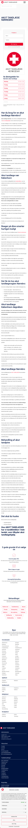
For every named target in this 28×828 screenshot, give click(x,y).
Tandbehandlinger (6, 757)
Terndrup (16, 716)
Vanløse (17, 666)
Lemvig (3, 707)
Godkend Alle (14, 816)
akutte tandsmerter (22, 232)
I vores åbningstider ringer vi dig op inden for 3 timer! (13, 105)
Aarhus (15, 697)
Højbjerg (16, 698)
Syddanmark (5, 685)
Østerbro (17, 659)
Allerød (16, 669)
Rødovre (17, 661)
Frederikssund (18, 647)
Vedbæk (4, 668)
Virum (3, 669)
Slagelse (4, 680)
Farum (16, 646)
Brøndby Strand (5, 671)
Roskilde (4, 661)
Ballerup (4, 644)
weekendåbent (18, 181)
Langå (3, 705)
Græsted (17, 673)
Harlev (15, 703)
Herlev (16, 652)
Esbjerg (3, 688)
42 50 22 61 (14, 71)
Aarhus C (4, 697)
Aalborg (4, 714)
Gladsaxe (17, 649)
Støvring (4, 716)
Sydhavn (4, 664)
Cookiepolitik (11, 826)
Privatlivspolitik (16, 826)
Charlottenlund (5, 646)
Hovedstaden (6, 640)
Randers (4, 700)
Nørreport (4, 659)
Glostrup (4, 651)
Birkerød (17, 644)
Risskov (16, 700)
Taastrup (17, 664)
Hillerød (3, 654)
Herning (4, 698)
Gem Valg (14, 823)
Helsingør (4, 652)
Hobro (15, 714)
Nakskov (16, 680)
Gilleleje (4, 673)
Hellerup (17, 651)
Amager (17, 642)
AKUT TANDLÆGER (15, 372)
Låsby (15, 705)
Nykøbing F (4, 682)
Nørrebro (17, 658)
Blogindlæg (4, 782)
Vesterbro (17, 668)
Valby (3, 666)
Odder (15, 707)
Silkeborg (4, 702)
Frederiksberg (5, 647)
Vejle (3, 691)
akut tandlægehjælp (6, 120)
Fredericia (16, 688)
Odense (15, 689)
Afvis (14, 820)
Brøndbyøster (18, 671)
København (4, 658)
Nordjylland (5, 712)
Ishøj (16, 675)
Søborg (16, 663)
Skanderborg (5, 709)
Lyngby (16, 656)
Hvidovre (4, 656)
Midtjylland (5, 694)
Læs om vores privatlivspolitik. (14, 46)
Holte (16, 654)
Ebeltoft (16, 702)
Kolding (3, 689)
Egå (3, 703)
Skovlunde (4, 663)
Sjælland (4, 678)
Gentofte (4, 649)
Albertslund (4, 642)
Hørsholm (4, 675)
